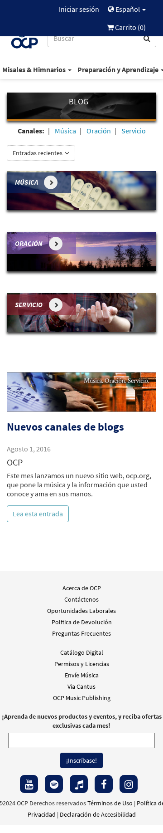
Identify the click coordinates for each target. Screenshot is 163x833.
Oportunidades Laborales (81, 611)
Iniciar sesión (79, 9)
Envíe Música (82, 675)
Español (127, 9)
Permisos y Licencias (81, 664)
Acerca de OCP (81, 588)
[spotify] (54, 784)
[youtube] (29, 784)
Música (65, 130)
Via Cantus (81, 686)
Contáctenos (81, 599)
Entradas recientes (38, 153)
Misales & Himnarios (34, 69)
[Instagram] (129, 784)
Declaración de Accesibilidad (98, 814)
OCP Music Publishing (81, 698)
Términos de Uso (110, 803)
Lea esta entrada (38, 513)
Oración (98, 130)
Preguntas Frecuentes (81, 633)
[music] (79, 784)
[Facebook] (104, 784)
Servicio (133, 130)
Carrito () (130, 27)
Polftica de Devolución (82, 622)
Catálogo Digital (81, 652)
